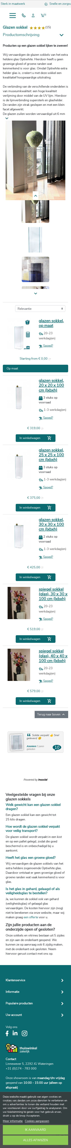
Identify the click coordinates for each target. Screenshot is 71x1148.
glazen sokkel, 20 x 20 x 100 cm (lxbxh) (51, 385)
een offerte (31, 917)
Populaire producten (19, 1003)
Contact (11, 1059)
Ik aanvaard (35, 1129)
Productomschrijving (21, 35)
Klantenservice (15, 980)
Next (35, 195)
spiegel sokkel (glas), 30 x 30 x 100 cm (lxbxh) (53, 594)
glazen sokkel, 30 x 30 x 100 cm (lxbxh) (51, 524)
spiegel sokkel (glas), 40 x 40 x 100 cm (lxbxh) (53, 656)
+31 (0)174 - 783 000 (21, 1068)
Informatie (12, 991)
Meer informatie (13, 1121)
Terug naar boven (51, 714)
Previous (35, 293)
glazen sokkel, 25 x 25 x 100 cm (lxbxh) (51, 455)
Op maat (12, 368)
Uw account (14, 1014)
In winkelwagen (36, 438)
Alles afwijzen (35, 1140)
